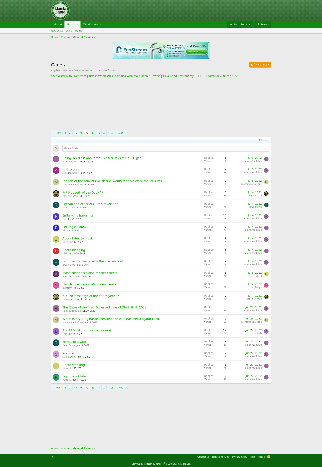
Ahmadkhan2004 (71, 276)
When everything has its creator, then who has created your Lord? (111, 318)
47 (87, 132)
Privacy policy (239, 456)
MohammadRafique (72, 184)
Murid (259, 276)
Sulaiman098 (69, 356)
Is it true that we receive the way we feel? (92, 261)
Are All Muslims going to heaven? (86, 330)
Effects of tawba (74, 341)
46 (81, 132)
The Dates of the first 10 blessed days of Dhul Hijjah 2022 (104, 307)
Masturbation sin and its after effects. (90, 273)
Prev (58, 132)
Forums (72, 24)
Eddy (64, 334)
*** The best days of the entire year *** (91, 296)
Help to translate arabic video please (89, 284)
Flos (64, 219)
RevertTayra (68, 207)
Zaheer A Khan (70, 196)
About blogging (73, 250)
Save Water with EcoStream (68, 76)
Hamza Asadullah (71, 161)
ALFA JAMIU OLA (71, 173)
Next (120, 132)
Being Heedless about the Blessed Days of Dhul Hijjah (102, 158)
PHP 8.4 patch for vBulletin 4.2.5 (218, 76)
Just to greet (71, 169)
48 (92, 132)
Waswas (68, 353)
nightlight (67, 287)
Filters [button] (262, 140)
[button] (101, 24)
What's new (90, 24)
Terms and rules (220, 456)
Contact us (203, 456)
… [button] (70, 132)
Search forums (74, 30)
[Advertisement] (161, 104)
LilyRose (66, 253)
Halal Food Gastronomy (178, 76)
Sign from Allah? (74, 376)
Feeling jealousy (74, 227)
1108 (110, 132)
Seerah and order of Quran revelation (90, 204)
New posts (57, 30)
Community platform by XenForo (161, 463)
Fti (63, 230)
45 (75, 132)
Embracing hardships (78, 215)
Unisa (65, 242)
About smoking (73, 365)
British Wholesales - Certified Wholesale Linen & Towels (124, 76)
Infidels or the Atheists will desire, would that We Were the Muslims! (112, 181)
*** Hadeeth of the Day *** (82, 192)
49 (98, 132)
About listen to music (77, 238)
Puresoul (67, 379)
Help (252, 456)
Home (58, 24)
